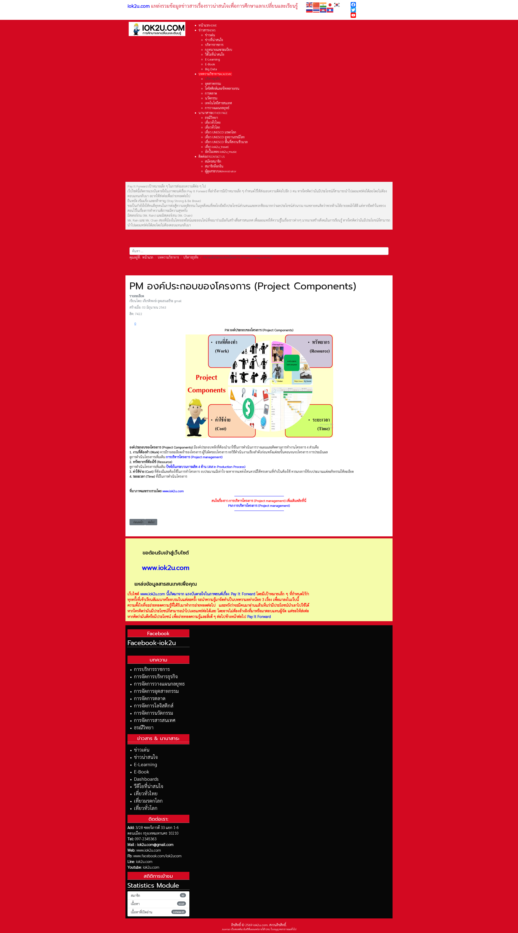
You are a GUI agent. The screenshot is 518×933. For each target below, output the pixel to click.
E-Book (141, 771)
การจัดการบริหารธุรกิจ (156, 676)
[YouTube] (371, 15)
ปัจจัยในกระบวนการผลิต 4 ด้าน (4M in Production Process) (205, 466)
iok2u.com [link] (138, 5)
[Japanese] (330, 4)
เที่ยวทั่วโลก (145, 808)
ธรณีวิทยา (144, 727)
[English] (309, 4)
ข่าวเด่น (141, 749)
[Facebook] (371, 4)
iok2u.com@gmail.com (155, 844)
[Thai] (316, 9)
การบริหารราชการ (152, 669)
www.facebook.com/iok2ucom (157, 855)
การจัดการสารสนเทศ (154, 720)
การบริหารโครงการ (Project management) (194, 457)
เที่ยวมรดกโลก (148, 800)
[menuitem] (207, 25)
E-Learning (145, 764)
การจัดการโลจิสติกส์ (153, 705)
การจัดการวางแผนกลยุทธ (159, 683)
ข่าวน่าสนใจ (146, 757)
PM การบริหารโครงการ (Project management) (259, 505)
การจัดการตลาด (150, 698)
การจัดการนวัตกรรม (153, 712)
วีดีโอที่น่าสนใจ (148, 786)
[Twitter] (371, 10)
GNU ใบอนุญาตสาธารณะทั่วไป (280, 929)
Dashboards (146, 778)
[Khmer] (323, 9)
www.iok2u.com (173, 491)
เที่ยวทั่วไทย (146, 793)
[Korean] (337, 4)
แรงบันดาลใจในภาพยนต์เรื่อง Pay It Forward (220, 593)
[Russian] (309, 9)
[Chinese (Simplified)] (316, 4)
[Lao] (330, 9)
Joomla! (226, 929)
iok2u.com (144, 861)
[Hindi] (323, 4)
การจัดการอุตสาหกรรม (156, 691)
